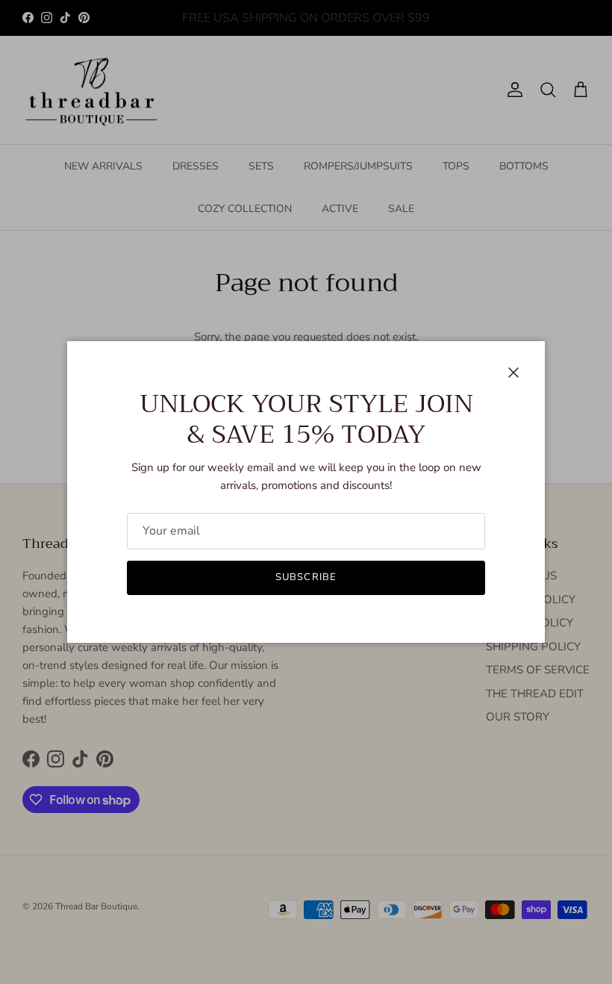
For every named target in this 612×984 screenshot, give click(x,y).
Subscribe (305, 577)
